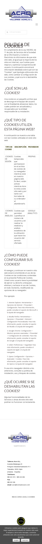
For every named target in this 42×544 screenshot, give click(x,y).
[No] (39, 535)
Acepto (16, 540)
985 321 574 (11, 477)
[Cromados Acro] (21, 13)
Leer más (25, 540)
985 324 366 (21, 477)
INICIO (14, 497)
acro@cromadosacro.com (21, 485)
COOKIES (31, 497)
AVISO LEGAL (22, 497)
